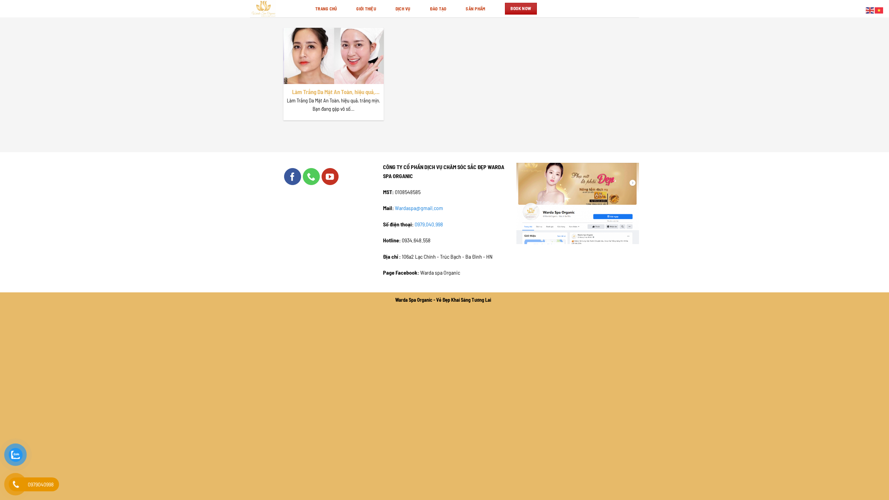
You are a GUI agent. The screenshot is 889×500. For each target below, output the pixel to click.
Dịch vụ (403, 8)
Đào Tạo (438, 8)
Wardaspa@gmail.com (419, 208)
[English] (870, 9)
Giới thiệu (366, 8)
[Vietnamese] (879, 9)
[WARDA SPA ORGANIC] (277, 8)
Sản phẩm (475, 8)
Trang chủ (326, 8)
